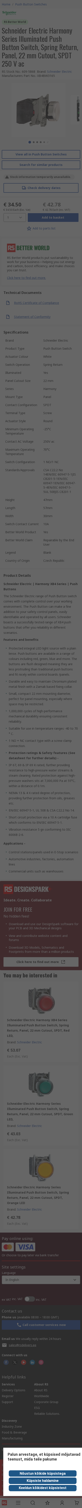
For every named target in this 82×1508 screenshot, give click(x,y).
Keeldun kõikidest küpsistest (42, 1488)
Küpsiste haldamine (43, 1481)
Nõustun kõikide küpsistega (43, 1473)
